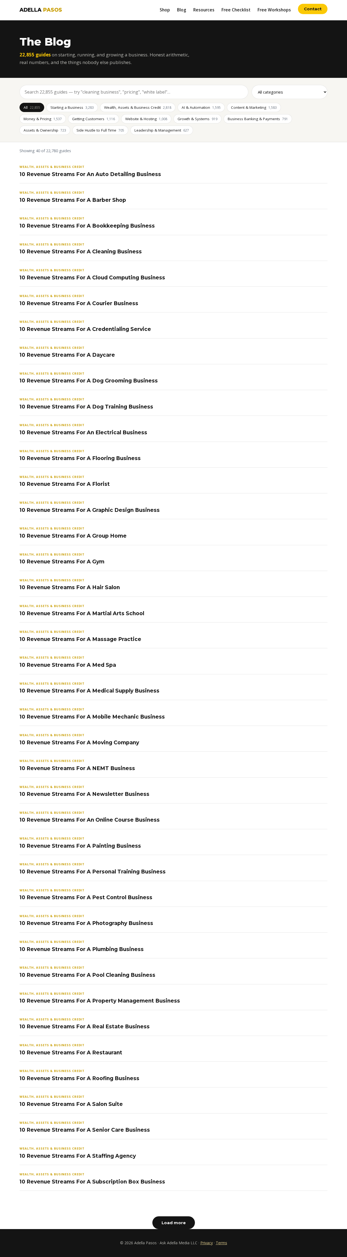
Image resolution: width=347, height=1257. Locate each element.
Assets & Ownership (45, 130)
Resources (203, 10)
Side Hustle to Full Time (100, 130)
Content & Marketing (254, 107)
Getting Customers (93, 118)
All (32, 107)
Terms (221, 1242)
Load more (174, 1222)
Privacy (206, 1242)
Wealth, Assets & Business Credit (137, 107)
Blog (181, 10)
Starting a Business (72, 107)
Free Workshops (274, 10)
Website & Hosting (146, 118)
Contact (313, 8)
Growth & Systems (197, 118)
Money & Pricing (43, 118)
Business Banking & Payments (258, 118)
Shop (165, 10)
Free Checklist (235, 10)
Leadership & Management (161, 130)
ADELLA (41, 10)
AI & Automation (201, 107)
